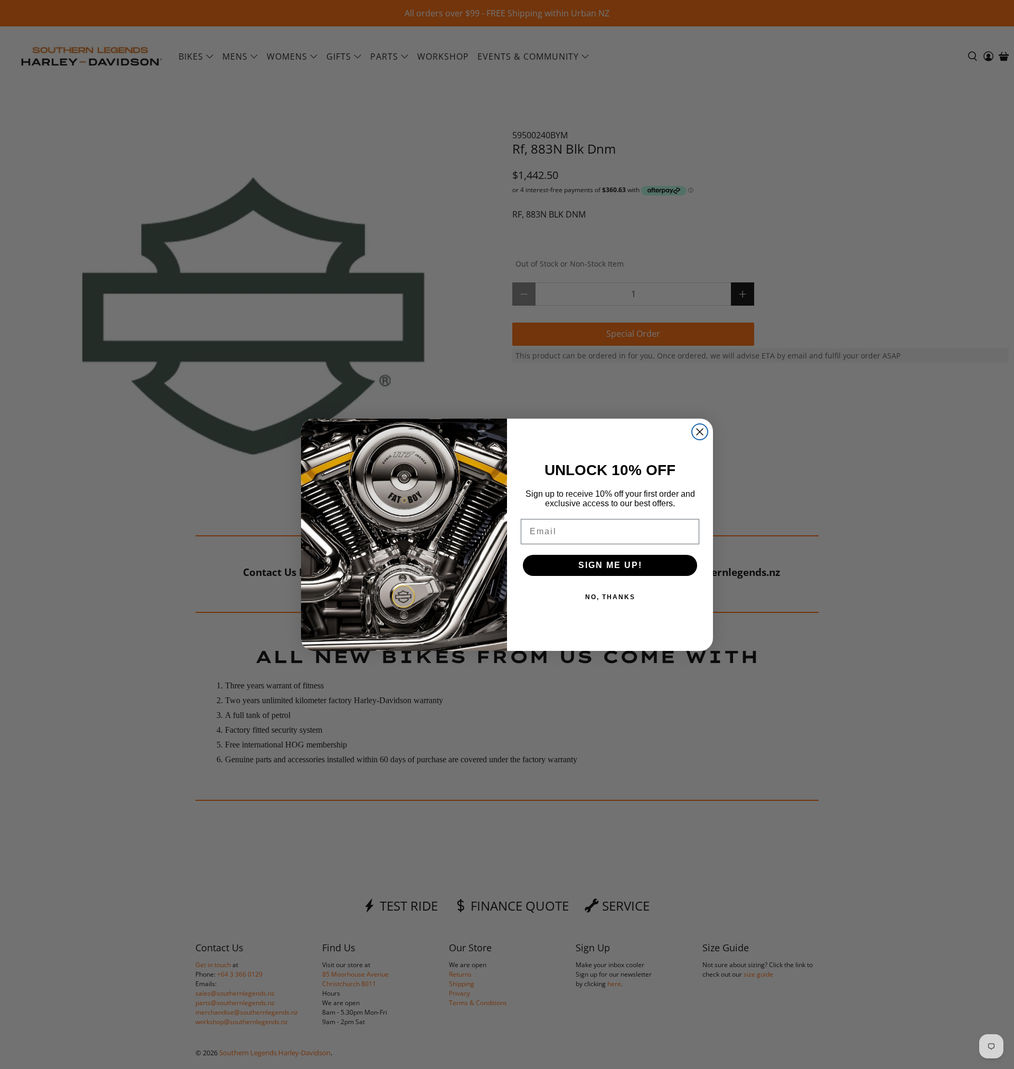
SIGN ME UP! (610, 565)
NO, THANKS (610, 597)
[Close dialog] (700, 432)
